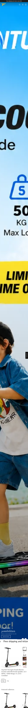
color (3, 678)
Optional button (6, 636)
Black (3, 681)
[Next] (25, 639)
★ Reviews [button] (26, 355)
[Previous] (23, 639)
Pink (8, 681)
